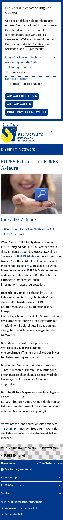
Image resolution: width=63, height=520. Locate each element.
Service (5, 493)
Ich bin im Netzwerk (18, 149)
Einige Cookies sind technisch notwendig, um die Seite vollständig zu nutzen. (24, 62)
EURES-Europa (9, 477)
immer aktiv (17, 72)
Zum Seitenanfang (50, 463)
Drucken (9, 469)
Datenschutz (36, 49)
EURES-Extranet (30, 256)
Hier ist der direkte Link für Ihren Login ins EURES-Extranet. (30, 232)
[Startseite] (2, 448)
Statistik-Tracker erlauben (26, 84)
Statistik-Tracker (16, 79)
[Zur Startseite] (22, 132)
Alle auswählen (19, 104)
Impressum (11, 508)
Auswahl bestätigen (22, 96)
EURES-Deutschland (13, 485)
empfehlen (26, 469)
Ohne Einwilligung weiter (26, 112)
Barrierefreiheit (14, 514)
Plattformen (50, 448)
